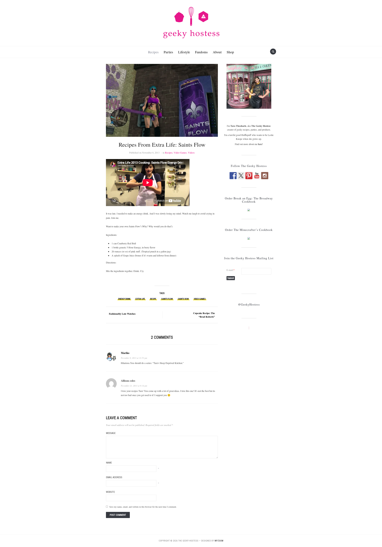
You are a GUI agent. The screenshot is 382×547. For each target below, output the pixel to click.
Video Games (180, 152)
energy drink (124, 299)
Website (110, 492)
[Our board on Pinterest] (248, 175)
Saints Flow (167, 299)
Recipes (153, 52)
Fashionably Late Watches (122, 313)
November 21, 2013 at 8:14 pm (134, 385)
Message (110, 433)
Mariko (125, 353)
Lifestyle (184, 52)
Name (109, 462)
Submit (230, 278)
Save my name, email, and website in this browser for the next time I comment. (143, 506)
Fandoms (201, 52)
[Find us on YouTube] (256, 175)
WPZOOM (219, 541)
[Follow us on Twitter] (241, 175)
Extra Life (140, 299)
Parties (168, 52)
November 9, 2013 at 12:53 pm (134, 357)
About (217, 52)
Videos (191, 152)
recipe (153, 299)
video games (200, 299)
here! (260, 144)
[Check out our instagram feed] (264, 175)
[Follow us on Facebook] (233, 175)
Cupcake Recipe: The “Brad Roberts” (204, 314)
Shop (230, 52)
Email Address (114, 477)
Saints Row (183, 299)
